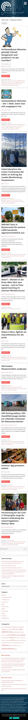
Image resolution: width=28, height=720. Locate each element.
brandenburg (12, 254)
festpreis (9, 82)
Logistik (9, 385)
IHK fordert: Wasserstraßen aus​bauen (13, 367)
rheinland (16, 358)
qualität (16, 82)
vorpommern (3, 203)
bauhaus (15, 541)
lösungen (6, 637)
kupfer (18, 635)
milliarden (14, 388)
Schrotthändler (10, 642)
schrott (16, 640)
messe (15, 308)
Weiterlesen (16, 718)
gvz (8, 256)
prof (12, 543)
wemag (8, 203)
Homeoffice (3, 201)
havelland (14, 256)
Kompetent (14, 126)
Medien (3, 613)
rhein (18, 388)
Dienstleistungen (11, 540)
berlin (12, 200)
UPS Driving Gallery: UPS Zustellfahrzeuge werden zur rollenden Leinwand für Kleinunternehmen (13, 417)
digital (21, 629)
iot (6, 635)
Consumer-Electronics (6, 597)
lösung (2, 637)
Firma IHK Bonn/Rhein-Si (8, 372)
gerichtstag (6, 358)
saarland (20, 358)
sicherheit (17, 129)
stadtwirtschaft (21, 543)
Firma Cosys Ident (6, 471)
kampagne (18, 443)
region (15, 201)
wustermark (8, 257)
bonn (15, 387)
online (12, 640)
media (17, 637)
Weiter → (25, 549)
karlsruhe (22, 443)
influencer (14, 443)
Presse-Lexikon (7, 677)
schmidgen (16, 543)
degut (12, 308)
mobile (3, 640)
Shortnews (3, 615)
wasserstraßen (14, 390)
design (17, 629)
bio (14, 441)
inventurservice (4, 489)
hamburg (6, 443)
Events (2, 604)
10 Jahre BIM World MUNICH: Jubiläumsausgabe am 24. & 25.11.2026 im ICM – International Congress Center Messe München (13, 665)
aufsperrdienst (10, 80)
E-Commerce (10, 485)
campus (19, 541)
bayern (14, 357)
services (19, 642)
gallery (2, 443)
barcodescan (15, 486)
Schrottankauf (4, 642)
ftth (23, 254)
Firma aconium (6, 183)
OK (10, 718)
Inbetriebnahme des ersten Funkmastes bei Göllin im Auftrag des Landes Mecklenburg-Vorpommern (12, 174)
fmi (18, 200)
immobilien (3, 543)
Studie (12, 645)
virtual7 (8, 360)
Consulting (15, 200)
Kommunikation (11, 198)
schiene (24, 388)
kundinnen (3, 444)
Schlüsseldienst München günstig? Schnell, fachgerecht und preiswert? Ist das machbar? (13, 55)
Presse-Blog (6, 655)
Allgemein (10, 79)
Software (4, 645)
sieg (2, 390)
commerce (7, 629)
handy (20, 200)
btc (16, 254)
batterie (17, 627)
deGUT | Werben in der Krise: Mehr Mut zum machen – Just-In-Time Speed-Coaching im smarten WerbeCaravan (13, 285)
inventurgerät (20, 488)
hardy (11, 256)
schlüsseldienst (4, 83)
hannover (10, 443)
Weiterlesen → (5, 76)
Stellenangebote (5, 618)
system (15, 645)
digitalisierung (23, 357)
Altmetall (3, 627)
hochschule (23, 541)
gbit (24, 254)
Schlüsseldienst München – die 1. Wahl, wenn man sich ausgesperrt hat (13, 104)
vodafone (22, 201)
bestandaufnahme (21, 486)
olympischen (22, 256)
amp (12, 627)
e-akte (2, 358)
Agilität (11, 357)
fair (24, 124)
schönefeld (3, 257)
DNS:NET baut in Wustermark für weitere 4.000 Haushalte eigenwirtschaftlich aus (13, 228)
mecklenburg (11, 201)
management (12, 637)
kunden (12, 358)
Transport (19, 645)
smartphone (15, 489)
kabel (8, 635)
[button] (26, 2)
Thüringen (9, 544)
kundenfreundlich (20, 126)
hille (17, 387)
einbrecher (23, 80)
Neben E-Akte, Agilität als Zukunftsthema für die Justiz (13, 335)
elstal (21, 254)
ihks (21, 387)
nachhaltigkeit (7, 640)
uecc (4, 390)
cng (16, 441)
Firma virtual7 (5, 341)
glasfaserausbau (4, 256)
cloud (3, 629)
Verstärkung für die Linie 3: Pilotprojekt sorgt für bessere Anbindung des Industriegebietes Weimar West (13, 518)
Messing (23, 637)
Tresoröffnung (4, 85)
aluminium (8, 627)
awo (13, 541)
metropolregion (9, 388)
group (23, 632)
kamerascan (10, 489)
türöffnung (9, 85)
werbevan (18, 308)
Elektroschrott (18, 632)
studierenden (3, 544)
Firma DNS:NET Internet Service (9, 236)
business (22, 627)
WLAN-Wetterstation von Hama (8, 565)
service (15, 642)
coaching (9, 308)
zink (15, 649)
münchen (13, 82)
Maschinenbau (4, 611)
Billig (19, 80)
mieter (7, 543)
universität (24, 358)
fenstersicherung (4, 126)
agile (8, 357)
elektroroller (21, 441)
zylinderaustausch (15, 85)
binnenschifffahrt (10, 387)
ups (12, 444)
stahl (10, 645)
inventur (15, 488)
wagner (16, 544)
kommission (3, 388)
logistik (17, 256)
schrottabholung (22, 640)
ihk (19, 387)
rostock (18, 201)
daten (14, 629)
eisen (13, 632)
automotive (9, 541)
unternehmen (4, 360)
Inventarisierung (10, 488)
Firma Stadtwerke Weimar (8, 527)
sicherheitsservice (18, 83)
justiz (10, 358)
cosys (2, 488)
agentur (8, 200)
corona (10, 629)
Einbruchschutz (4, 82)
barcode (10, 486)
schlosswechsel (21, 82)
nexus (10, 543)
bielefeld (11, 441)
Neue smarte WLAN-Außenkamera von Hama (11, 567)
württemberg (12, 203)
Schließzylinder (11, 127)
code (18, 441)
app (8, 486)
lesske (7, 201)
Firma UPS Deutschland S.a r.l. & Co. (10, 425)
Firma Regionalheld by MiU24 (8, 294)
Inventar (5, 488)
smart (22, 642)
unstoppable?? (8, 444)
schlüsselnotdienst (11, 83)
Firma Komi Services (7, 66)
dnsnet (18, 254)
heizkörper (3, 635)
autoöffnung (15, 80)
